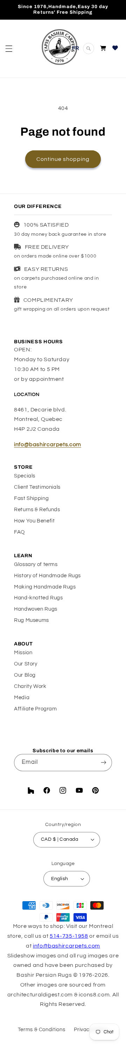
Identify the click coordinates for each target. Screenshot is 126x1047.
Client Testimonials (37, 487)
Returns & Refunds (37, 509)
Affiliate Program (35, 708)
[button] (9, 48)
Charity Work (30, 686)
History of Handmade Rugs (47, 575)
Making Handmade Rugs (45, 587)
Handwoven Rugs (35, 609)
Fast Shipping (31, 498)
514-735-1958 (69, 936)
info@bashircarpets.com (47, 444)
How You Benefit (34, 521)
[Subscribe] (104, 762)
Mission (23, 652)
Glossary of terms (36, 564)
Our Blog (25, 675)
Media (21, 697)
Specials (24, 476)
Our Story (25, 663)
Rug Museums (31, 620)
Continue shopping (63, 159)
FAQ (19, 532)
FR (75, 48)
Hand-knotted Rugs (38, 597)
